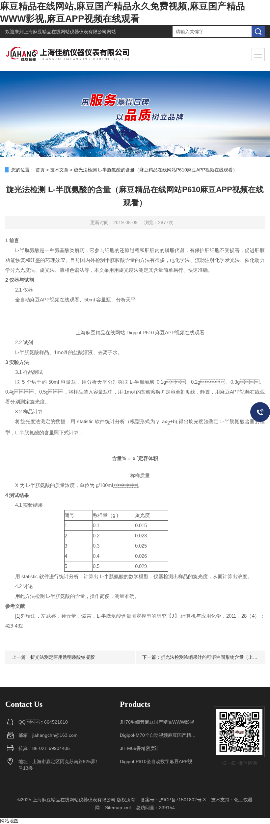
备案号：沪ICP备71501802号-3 (173, 799)
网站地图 (9, 820)
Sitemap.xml (118, 807)
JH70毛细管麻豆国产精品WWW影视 (157, 722)
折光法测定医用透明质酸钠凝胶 (62, 657)
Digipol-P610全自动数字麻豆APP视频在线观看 (159, 761)
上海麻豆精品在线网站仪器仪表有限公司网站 (70, 31)
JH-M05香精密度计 (139, 748)
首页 (40, 169)
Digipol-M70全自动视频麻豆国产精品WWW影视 (159, 735)
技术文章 (59, 169)
